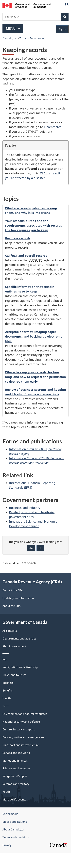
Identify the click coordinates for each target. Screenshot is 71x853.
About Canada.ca (13, 829)
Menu (11, 28)
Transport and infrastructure (20, 745)
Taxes (22, 38)
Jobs (5, 659)
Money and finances (15, 760)
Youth (6, 792)
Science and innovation (16, 768)
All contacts (9, 631)
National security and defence (21, 721)
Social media (10, 814)
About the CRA (11, 606)
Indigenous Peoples (14, 776)
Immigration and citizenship (20, 667)
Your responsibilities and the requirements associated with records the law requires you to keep (33, 225)
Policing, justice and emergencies (23, 737)
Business (8, 683)
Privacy (6, 845)
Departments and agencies (19, 638)
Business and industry (24, 508)
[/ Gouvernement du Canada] (26, 5)
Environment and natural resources (24, 714)
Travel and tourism (14, 675)
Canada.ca (9, 38)
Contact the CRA (12, 590)
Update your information (18, 598)
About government (14, 646)
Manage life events (14, 799)
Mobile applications (14, 822)
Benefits (7, 690)
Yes (31, 548)
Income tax (37, 38)
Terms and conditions (16, 837)
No (40, 548)
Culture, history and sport (18, 729)
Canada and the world (16, 753)
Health (6, 698)
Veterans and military (15, 784)
